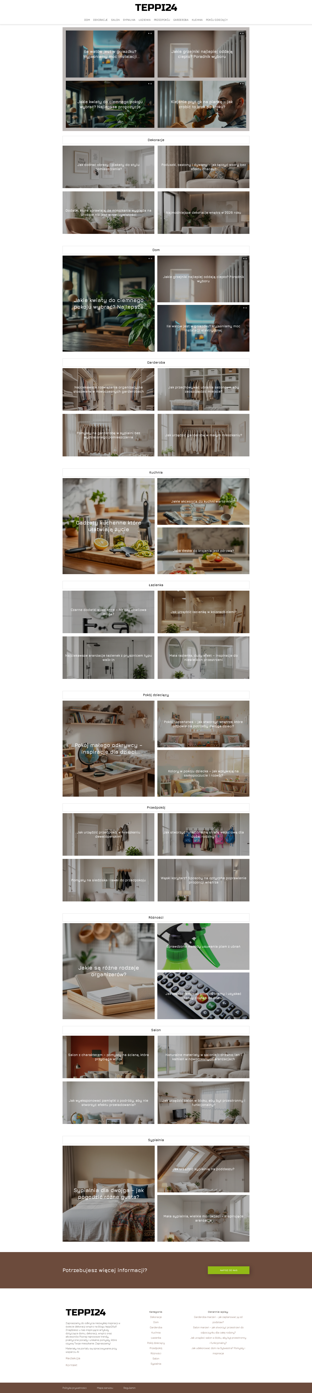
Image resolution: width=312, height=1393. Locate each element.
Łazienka (145, 19)
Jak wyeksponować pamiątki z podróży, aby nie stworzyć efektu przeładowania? (108, 1103)
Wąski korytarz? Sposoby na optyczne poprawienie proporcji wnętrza (203, 880)
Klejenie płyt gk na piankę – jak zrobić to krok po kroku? (202, 104)
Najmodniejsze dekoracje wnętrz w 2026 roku (203, 212)
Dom (87, 19)
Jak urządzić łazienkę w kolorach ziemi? (203, 612)
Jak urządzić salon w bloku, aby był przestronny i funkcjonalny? (203, 1103)
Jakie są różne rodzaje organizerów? (108, 971)
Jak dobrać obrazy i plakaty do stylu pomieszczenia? (108, 167)
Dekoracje (100, 19)
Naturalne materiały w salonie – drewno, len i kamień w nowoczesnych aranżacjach (203, 1057)
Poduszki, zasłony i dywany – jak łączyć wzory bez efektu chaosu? (203, 167)
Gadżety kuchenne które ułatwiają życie (108, 525)
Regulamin (130, 1387)
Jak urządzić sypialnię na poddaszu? (203, 1169)
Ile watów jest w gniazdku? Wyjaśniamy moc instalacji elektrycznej (110, 54)
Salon (115, 19)
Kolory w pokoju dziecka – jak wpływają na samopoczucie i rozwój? (203, 773)
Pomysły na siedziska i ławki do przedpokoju (108, 880)
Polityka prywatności (75, 1387)
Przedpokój (162, 19)
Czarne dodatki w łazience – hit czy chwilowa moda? (108, 612)
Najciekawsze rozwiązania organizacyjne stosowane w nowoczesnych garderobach (108, 389)
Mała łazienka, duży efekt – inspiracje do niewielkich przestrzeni (203, 658)
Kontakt (71, 1365)
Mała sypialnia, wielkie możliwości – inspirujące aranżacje (203, 1218)
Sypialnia (129, 19)
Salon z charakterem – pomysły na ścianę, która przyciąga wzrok (108, 1057)
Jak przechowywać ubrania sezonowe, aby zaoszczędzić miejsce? (203, 389)
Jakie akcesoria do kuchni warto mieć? (203, 501)
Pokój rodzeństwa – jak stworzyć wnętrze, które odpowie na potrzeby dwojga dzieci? (203, 724)
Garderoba (181, 19)
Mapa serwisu (105, 1387)
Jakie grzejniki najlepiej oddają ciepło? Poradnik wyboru (202, 54)
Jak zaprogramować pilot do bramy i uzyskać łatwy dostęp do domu (203, 996)
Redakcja (73, 1358)
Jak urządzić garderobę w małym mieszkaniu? (203, 435)
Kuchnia (197, 19)
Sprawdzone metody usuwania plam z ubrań (203, 946)
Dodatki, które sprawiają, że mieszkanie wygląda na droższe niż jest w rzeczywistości (108, 213)
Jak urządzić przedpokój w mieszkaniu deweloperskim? (108, 834)
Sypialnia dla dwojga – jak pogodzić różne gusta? (109, 1193)
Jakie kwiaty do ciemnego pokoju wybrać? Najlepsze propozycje (110, 104)
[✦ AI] (127, 350)
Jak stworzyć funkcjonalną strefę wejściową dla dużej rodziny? (203, 834)
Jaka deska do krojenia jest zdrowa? (203, 551)
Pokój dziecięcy (217, 19)
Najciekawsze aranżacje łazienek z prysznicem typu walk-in (108, 658)
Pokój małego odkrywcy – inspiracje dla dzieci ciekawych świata (109, 748)
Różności (156, 917)
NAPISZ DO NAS (228, 1270)
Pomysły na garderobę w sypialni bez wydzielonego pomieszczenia (108, 435)
